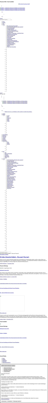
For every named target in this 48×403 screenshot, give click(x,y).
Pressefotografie (10, 180)
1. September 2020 (10, 263)
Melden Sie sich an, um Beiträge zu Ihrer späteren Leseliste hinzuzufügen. (18, 111)
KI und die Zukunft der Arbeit (12, 31)
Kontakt (3, 22)
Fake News (9, 188)
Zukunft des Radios (10, 187)
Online (8, 115)
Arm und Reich (10, 183)
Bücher (8, 144)
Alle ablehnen (10, 401)
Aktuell (3, 113)
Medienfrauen (9, 39)
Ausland (3, 137)
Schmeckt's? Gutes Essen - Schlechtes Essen (15, 33)
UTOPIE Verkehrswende (11, 30)
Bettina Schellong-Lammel (5, 276)
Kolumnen (4, 139)
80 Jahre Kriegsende (11, 27)
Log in (1, 18)
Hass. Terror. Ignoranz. (11, 179)
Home (3, 21)
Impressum (4, 361)
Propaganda (9, 37)
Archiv (3, 24)
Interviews (4, 135)
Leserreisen (7, 155)
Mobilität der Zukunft (11, 178)
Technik (3, 138)
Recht (8, 120)
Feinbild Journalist (10, 42)
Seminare (6, 154)
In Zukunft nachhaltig (11, 38)
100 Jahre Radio (10, 32)
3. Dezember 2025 (9, 319)
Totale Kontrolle (10, 36)
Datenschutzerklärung (6, 362)
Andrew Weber (3, 319)
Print (8, 116)
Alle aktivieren (4, 401)
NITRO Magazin (3, 263)
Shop (3, 151)
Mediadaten (4, 360)
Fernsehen (9, 117)
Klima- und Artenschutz (11, 46)
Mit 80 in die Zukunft (11, 35)
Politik (8, 121)
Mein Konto (7, 156)
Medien (3, 114)
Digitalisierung (9, 184)
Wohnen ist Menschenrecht (12, 40)
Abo (3, 23)
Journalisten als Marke (11, 43)
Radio (8, 118)
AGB (6, 157)
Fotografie (4, 136)
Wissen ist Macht (10, 181)
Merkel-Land (9, 186)
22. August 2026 (13, 276)
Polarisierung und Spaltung (12, 34)
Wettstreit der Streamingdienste (13, 41)
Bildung (8, 45)
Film (8, 142)
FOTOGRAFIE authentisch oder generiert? (15, 26)
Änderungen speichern (17, 401)
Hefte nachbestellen (8, 153)
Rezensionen (4, 141)
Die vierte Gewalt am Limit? (12, 25)
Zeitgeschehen (5, 134)
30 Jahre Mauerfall (10, 177)
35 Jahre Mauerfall (10, 28)
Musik (8, 143)
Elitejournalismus (10, 185)
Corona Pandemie (10, 44)
